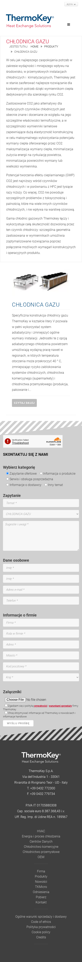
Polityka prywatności (41, 927)
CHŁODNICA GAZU (36, 304)
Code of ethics (41, 922)
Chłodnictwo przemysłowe (41, 852)
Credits (41, 937)
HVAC (41, 831)
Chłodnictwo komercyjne (41, 847)
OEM (41, 857)
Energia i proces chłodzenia (41, 836)
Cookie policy (41, 932)
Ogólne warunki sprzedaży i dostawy (41, 916)
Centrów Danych (41, 841)
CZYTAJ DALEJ (24, 402)
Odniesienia (41, 892)
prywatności (40, 706)
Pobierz (41, 897)
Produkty (51, 46)
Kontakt (41, 902)
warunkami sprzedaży (60, 706)
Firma (41, 871)
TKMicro (41, 887)
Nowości (41, 882)
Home (34, 46)
